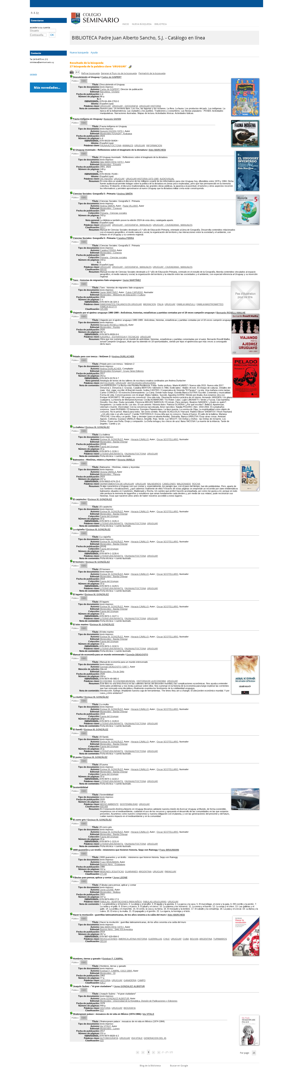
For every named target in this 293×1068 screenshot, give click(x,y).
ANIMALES (127, 145)
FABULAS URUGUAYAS (154, 901)
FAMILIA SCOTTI (108, 306)
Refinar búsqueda (90, 73)
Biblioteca (160, 24)
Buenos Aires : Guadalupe (112, 864)
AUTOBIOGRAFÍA (109, 1038)
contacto (33, 74)
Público (75, 81)
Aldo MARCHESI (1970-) (112, 162)
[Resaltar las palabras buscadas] (130, 66)
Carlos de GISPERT (111, 77)
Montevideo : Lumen (110, 1028)
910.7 (102, 227)
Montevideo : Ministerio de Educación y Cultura (122, 295)
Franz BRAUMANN (169, 850)
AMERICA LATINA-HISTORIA (132, 939)
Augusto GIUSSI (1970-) (112, 131)
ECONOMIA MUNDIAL (124, 681)
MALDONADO (184, 484)
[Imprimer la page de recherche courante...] (72, 73)
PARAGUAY (170, 871)
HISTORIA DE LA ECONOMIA (151, 681)
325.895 (104, 309)
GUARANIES (131, 871)
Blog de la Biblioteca (150, 1065)
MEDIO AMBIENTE (109, 804)
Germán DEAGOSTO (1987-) (114, 667)
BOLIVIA (194, 939)
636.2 (102, 983)
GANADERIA (130, 980)
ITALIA (160, 304)
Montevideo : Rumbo (110, 327)
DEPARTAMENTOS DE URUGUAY (117, 484)
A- (32, 12)
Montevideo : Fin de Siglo (112, 671)
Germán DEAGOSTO (137, 654)
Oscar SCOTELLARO (167, 439)
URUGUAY (105, 106)
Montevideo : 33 (107, 973)
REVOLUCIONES (108, 939)
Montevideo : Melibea (110, 892)
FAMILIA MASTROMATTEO (210, 304)
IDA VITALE (137, 1038)
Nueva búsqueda (141, 24)
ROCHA (196, 484)
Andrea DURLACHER (123, 356)
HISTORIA (105, 980)
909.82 (103, 269)
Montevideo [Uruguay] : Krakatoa (116, 133)
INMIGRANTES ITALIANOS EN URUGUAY (121, 304)
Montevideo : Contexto (111, 208)
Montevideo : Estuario (110, 164)
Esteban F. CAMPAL (112, 958)
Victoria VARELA (126, 459)
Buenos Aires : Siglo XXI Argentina (116, 929)
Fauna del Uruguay (109, 446)
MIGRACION (149, 304)
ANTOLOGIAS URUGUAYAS (141, 383)
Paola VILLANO (130, 206)
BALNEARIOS (154, 484)
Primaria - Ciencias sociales (113, 213)
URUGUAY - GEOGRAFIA (125, 106)
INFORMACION (154, 145)
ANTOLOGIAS (107, 383)
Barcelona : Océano (109, 91)
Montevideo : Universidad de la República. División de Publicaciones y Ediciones (138, 1001)
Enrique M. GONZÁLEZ (98, 427)
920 (102, 1040)
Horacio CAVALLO (140, 439)
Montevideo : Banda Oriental (113, 442)
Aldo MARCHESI (157, 150)
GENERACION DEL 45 (155, 1038)
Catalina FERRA (125, 238)
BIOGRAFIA (130, 1008)
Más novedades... (47, 87)
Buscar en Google (179, 1065)
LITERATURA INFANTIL (111, 454)
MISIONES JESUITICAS (112, 871)
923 (102, 1010)
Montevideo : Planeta (110, 474)
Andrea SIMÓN (125, 193)
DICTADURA (106, 179)
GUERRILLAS (155, 939)
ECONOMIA (106, 681)
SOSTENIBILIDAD (129, 804)
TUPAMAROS (220, 939)
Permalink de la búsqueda (152, 73)
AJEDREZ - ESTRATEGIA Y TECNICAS (119, 337)
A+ (37, 12)
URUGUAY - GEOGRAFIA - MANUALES (131, 225)
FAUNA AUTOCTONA (110, 145)
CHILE (166, 939)
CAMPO (142, 980)
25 (254, 1052)
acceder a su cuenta (40, 27)
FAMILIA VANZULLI (186, 304)
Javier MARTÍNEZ (132, 280)
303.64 (103, 941)
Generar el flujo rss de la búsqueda (119, 73)
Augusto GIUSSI (112, 119)
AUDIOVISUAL (167, 179)
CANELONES (169, 484)
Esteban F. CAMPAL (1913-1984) (116, 971)
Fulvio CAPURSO (134, 292)
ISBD (83, 81)
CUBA (186, 939)
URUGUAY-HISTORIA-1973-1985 (142, 179)
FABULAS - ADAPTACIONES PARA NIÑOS (121, 901)
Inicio (125, 24)
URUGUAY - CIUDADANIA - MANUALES (172, 225)
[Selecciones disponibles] (78, 73)
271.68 (103, 874)
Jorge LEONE (120, 877)
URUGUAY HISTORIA (150, 106)
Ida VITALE (148, 1014)
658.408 (104, 806)
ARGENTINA (145, 871)
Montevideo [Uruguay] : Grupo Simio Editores (122, 371)
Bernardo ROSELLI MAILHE (230, 312)
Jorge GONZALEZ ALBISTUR (129, 986)
